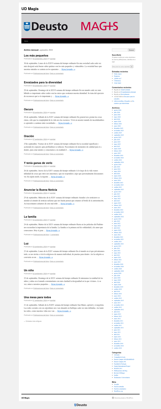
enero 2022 (117, 235)
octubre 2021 (118, 241)
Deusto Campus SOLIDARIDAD (124, 359)
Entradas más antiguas (33, 321)
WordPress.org (118, 391)
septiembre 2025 (119, 135)
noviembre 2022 (119, 212)
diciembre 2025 (118, 128)
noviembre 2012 (119, 305)
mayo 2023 (117, 198)
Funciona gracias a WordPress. (123, 398)
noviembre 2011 (119, 323)
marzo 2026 (117, 121)
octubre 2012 (118, 307)
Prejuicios (117, 76)
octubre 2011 (118, 325)
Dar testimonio (125, 94)
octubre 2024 (118, 160)
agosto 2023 (117, 192)
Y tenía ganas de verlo (38, 163)
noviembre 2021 (119, 239)
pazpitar (52, 59)
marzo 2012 (117, 314)
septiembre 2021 (119, 244)
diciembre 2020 (118, 264)
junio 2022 (117, 223)
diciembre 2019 (118, 287)
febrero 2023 (118, 205)
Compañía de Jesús (119, 357)
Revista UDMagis (119, 373)
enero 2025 (117, 153)
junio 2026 (117, 115)
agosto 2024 (117, 164)
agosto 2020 (117, 273)
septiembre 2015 (119, 300)
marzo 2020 (117, 284)
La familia (30, 216)
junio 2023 (117, 196)
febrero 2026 (118, 124)
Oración (29, 136)
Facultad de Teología (120, 364)
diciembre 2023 (118, 183)
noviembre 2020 (119, 266)
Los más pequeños (36, 55)
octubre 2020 (118, 269)
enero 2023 (117, 207)
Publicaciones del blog (41, 73)
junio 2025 (117, 142)
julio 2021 (117, 248)
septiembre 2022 (119, 217)
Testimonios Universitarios (122, 377)
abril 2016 (117, 291)
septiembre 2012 (119, 309)
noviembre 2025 (119, 130)
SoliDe (116, 375)
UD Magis (30, 8)
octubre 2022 (118, 214)
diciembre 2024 (118, 155)
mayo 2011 (117, 332)
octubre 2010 (118, 348)
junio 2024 (117, 169)
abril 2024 (117, 173)
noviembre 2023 (119, 185)
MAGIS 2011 (118, 368)
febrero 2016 (118, 294)
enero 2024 (117, 180)
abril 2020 (117, 282)
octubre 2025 (118, 133)
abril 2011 (117, 334)
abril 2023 (117, 201)
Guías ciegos (118, 74)
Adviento (116, 355)
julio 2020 (117, 275)
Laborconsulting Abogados (122, 101)
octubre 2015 (118, 298)
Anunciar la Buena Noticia (40, 189)
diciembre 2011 (118, 321)
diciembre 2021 (118, 237)
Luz (26, 243)
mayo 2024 (117, 171)
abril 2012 (117, 312)
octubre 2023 (118, 187)
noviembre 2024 (119, 158)
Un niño (29, 270)
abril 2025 (117, 146)
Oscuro (28, 109)
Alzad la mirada (125, 90)
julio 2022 (117, 221)
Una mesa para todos (37, 297)
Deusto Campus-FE (120, 362)
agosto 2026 (117, 110)
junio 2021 (117, 251)
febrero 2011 (118, 339)
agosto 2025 (117, 137)
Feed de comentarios (120, 389)
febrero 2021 (118, 260)
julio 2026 (117, 112)
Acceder (116, 384)
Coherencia (117, 81)
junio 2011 (117, 330)
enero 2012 (117, 318)
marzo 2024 (117, 176)
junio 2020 (117, 278)
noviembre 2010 (119, 346)
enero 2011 (117, 341)
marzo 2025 (117, 149)
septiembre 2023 (119, 189)
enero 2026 (117, 126)
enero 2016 (117, 296)
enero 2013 (117, 303)
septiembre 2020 (119, 271)
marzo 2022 (117, 230)
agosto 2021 (117, 246)
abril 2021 (117, 255)
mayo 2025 (117, 144)
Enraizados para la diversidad (43, 82)
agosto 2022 (117, 219)
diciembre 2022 (118, 210)
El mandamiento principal (128, 92)
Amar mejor (117, 83)
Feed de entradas (119, 386)
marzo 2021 (117, 257)
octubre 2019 (118, 289)
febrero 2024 (118, 178)
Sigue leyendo (68, 69)
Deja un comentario (57, 73)
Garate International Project (122, 366)
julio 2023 (117, 194)
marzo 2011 (117, 337)
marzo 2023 (117, 203)
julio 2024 (117, 167)
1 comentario (54, 234)
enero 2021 (117, 262)
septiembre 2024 (119, 162)
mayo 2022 (117, 226)
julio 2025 (117, 139)
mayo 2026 (117, 117)
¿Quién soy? (117, 78)
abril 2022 (117, 228)
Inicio (26, 41)
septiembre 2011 (119, 328)
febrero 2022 (118, 232)
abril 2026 (117, 119)
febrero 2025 (118, 151)
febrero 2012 (118, 316)
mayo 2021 (117, 253)
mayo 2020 (117, 280)
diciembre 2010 (118, 343)
